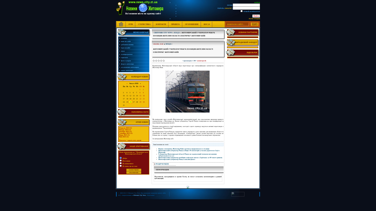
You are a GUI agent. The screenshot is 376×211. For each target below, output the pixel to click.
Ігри (131, 24)
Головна (124, 38)
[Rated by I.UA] (237, 196)
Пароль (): (225, 8)
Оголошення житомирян (130, 67)
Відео (123, 51)
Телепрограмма (126, 54)
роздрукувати (162, 164)
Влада (168, 44)
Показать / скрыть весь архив (130, 140)
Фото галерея (126, 61)
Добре (124, 158)
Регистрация (254, 19)
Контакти (161, 24)
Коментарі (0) (201, 61)
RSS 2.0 (207, 24)
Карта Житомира (127, 70)
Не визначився (127, 163)
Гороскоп (124, 57)
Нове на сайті (126, 41)
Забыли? (228, 8)
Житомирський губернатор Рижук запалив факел (176, 159)
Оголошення (191, 24)
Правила (175, 24)
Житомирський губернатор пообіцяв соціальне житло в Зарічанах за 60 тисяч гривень (190, 157)
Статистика (144, 24)
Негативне (126, 161)
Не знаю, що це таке (129, 166)
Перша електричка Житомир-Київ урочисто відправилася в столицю (183, 149)
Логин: (230, 5)
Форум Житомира (127, 64)
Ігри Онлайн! (125, 48)
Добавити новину (127, 44)
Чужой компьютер (251, 11)
